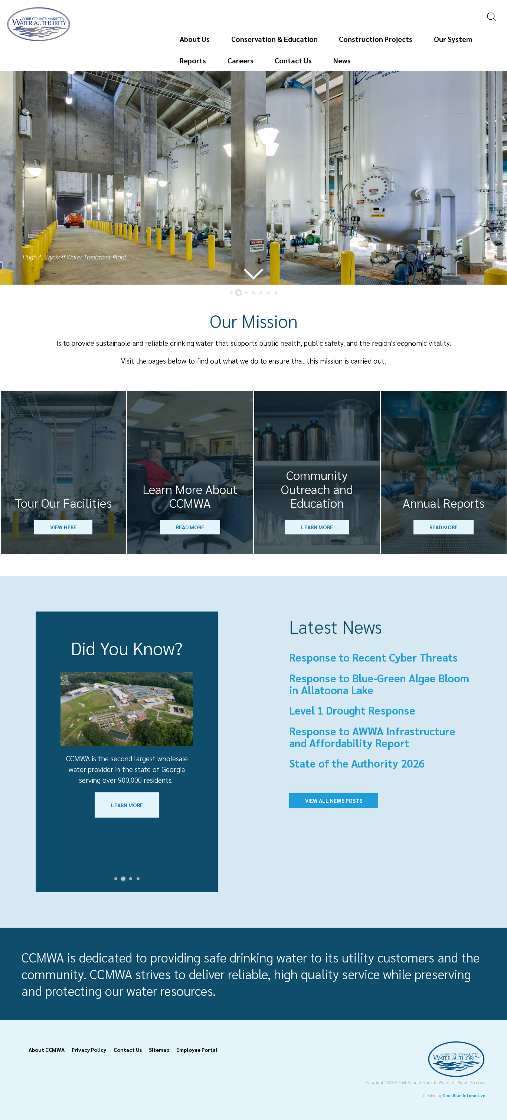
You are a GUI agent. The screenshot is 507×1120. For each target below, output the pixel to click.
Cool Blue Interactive (464, 1095)
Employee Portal (196, 1049)
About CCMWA (47, 1049)
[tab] (231, 292)
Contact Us (128, 1049)
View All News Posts (333, 800)
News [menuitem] (342, 60)
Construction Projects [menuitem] (375, 38)
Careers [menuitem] (241, 60)
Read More (190, 527)
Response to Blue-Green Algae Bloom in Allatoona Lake (379, 684)
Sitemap (159, 1049)
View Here (63, 527)
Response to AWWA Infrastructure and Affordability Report (372, 737)
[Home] (38, 38)
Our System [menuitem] (453, 38)
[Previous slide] (14, 177)
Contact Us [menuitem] (293, 60)
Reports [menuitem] (193, 60)
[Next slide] (492, 177)
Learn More (317, 527)
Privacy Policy (89, 1049)
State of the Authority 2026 (357, 763)
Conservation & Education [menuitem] (274, 38)
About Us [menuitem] (195, 38)
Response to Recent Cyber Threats (373, 657)
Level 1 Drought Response (352, 710)
